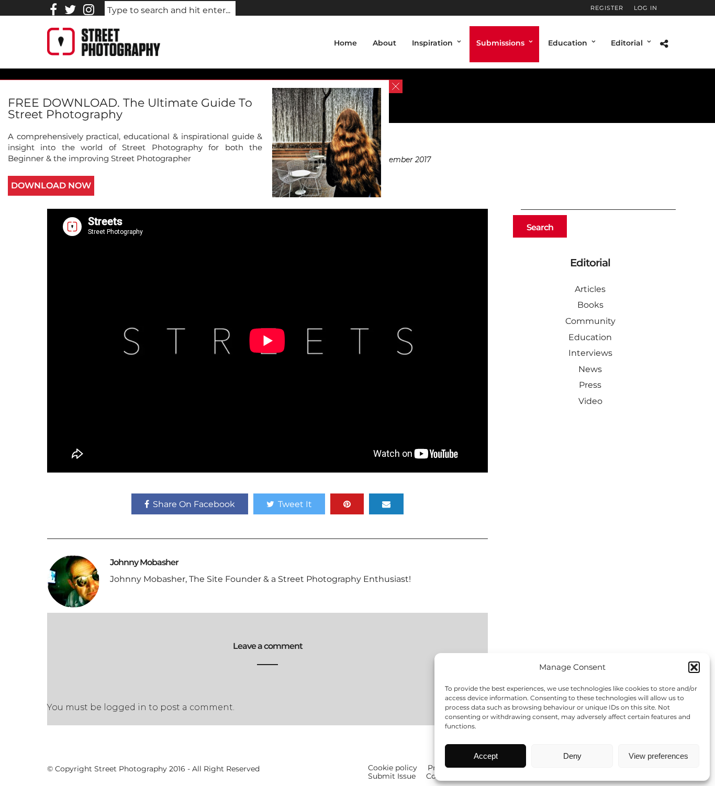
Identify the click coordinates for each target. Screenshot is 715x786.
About (384, 43)
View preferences (658, 755)
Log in (645, 8)
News (590, 369)
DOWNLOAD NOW (51, 185)
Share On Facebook (194, 504)
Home (345, 43)
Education (567, 43)
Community (590, 321)
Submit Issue (392, 776)
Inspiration (432, 43)
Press (590, 385)
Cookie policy (392, 767)
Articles (590, 289)
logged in (125, 707)
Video (590, 401)
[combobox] (170, 10)
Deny (572, 755)
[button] (694, 667)
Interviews (590, 353)
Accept (486, 755)
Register (606, 8)
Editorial (627, 43)
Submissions (500, 43)
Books (590, 305)
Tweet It (295, 504)
